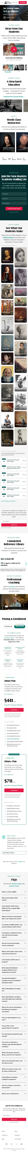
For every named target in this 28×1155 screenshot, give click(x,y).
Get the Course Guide (14, 208)
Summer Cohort (9, 637)
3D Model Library (6, 558)
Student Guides (17, 883)
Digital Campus (8, 237)
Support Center (14, 886)
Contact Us (4, 1135)
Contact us (20, 861)
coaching (12, 586)
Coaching (17, 1135)
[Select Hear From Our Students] (8, 67)
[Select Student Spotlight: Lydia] (19, 67)
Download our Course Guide (13, 96)
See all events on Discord (8, 501)
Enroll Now (23, 2)
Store (16, 1131)
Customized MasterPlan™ (13, 738)
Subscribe (14, 525)
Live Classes (18, 1139)
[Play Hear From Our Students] (14, 49)
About (3, 1131)
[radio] (8, 626)
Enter (14, 2)
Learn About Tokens (9, 852)
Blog (3, 1139)
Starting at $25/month (9, 14)
